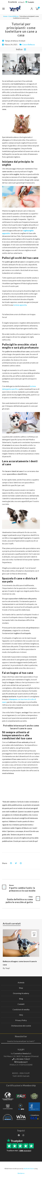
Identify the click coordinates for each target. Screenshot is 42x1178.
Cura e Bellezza (13, 16)
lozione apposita (20, 305)
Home (5, 16)
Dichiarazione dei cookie (21, 1026)
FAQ (21, 1015)
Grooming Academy (21, 993)
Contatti (21, 1004)
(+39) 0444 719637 (22, 1059)
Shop (21, 988)
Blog (21, 999)
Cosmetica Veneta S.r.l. (22, 1053)
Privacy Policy (21, 1020)
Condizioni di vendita (21, 1009)
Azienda (21, 982)
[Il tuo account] (32, 9)
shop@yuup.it (22, 1062)
